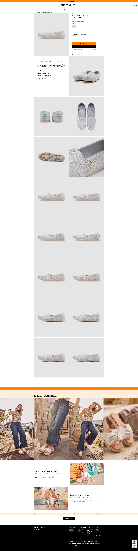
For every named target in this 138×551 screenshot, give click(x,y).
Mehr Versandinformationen (78, 35)
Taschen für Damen (72, 530)
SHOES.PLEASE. (75, 545)
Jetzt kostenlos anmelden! (80, 530)
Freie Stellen (98, 534)
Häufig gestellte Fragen (99, 530)
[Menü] (136, 540)
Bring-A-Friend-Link (81, 532)
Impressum (88, 541)
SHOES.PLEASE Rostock (89, 532)
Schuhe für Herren (72, 531)
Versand (76, 21)
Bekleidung (62, 9)
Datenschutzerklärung (77, 541)
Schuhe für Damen (72, 529)
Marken (83, 9)
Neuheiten (72, 1)
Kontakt (97, 529)
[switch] (134, 547)
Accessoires (69, 9)
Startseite (35, 12)
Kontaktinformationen (94, 541)
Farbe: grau (74, 23)
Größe (73, 30)
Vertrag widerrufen (99, 535)
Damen (45, 9)
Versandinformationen (99, 531)
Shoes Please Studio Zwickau (90, 530)
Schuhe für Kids (71, 534)
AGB (82, 541)
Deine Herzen (80, 531)
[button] (131, 4)
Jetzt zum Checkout (84, 46)
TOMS (73, 13)
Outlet (93, 9)
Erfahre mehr (94, 49)
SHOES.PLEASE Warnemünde (89, 534)
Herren (50, 9)
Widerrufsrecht (71, 541)
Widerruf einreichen (69, 518)
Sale (88, 9)
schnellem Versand (37, 477)
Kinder (55, 9)
